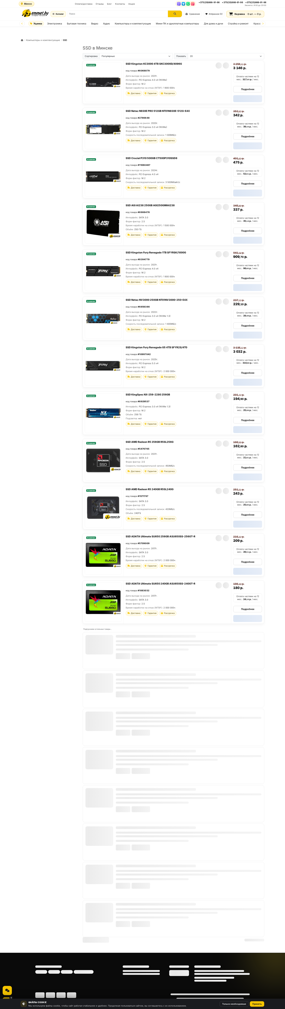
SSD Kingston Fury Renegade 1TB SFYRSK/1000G (156, 252)
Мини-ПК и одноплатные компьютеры (177, 23)
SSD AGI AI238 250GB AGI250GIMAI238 (150, 205)
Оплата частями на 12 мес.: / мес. (247, 78)
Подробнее (247, 89)
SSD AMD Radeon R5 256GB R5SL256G (150, 441)
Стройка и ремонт (238, 23)
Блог (109, 4)
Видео (94, 23)
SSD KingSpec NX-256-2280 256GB (148, 394)
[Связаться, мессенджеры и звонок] (7, 990)
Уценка (37, 23)
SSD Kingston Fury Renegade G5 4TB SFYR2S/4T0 (156, 347)
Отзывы (100, 4)
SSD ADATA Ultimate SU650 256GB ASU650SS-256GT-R (160, 536)
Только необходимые (234, 1004)
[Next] (263, 23)
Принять (257, 1004)
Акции (131, 4)
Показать (181, 56)
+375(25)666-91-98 (255, 2)
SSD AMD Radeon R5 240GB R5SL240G (150, 489)
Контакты (120, 4)
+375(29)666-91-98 (209, 2)
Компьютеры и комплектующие (133, 23)
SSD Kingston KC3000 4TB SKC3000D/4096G (154, 63)
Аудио (106, 23)
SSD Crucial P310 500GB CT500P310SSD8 (151, 158)
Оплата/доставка (83, 4)
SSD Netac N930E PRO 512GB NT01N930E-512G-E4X (158, 111)
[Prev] (22, 23)
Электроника (54, 23)
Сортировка (91, 56)
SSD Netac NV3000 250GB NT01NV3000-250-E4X (157, 299)
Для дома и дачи (213, 23)
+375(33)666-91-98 (232, 2)
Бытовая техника (76, 23)
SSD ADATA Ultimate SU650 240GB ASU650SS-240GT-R (160, 583)
